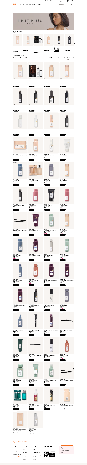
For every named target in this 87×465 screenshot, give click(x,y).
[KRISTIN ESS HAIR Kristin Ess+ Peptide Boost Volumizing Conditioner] (20, 297)
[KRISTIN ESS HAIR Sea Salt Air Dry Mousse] (35, 421)
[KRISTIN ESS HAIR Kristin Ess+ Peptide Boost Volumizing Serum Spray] (51, 323)
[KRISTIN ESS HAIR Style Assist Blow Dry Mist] (20, 122)
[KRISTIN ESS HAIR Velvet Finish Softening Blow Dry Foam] (51, 372)
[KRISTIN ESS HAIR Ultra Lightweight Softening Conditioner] (51, 223)
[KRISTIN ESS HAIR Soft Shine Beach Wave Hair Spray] (35, 297)
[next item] (74, 43)
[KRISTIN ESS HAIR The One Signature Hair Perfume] (35, 172)
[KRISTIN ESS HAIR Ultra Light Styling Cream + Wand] (35, 322)
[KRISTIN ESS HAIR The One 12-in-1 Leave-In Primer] (51, 122)
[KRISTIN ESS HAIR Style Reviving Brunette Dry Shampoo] (20, 197)
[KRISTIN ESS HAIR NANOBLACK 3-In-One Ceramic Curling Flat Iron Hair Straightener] (20, 223)
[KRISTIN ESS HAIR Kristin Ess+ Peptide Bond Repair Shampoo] (51, 272)
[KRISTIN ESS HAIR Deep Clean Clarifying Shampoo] (17, 42)
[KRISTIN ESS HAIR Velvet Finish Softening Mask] (35, 372)
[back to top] (84, 462)
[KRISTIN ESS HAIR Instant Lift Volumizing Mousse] (51, 247)
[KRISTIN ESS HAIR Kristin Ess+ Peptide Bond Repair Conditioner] (66, 272)
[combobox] (72, 60)
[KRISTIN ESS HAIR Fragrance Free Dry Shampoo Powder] (51, 297)
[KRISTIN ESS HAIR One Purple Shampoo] (51, 173)
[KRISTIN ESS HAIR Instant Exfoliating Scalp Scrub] (20, 347)
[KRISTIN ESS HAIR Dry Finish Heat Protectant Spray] (66, 98)
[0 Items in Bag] (73, 4)
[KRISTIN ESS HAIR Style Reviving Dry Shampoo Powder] (51, 347)
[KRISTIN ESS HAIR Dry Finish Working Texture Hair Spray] (59, 42)
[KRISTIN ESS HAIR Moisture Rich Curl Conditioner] (35, 273)
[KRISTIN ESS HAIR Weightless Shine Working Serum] (51, 147)
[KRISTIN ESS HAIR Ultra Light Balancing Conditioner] (35, 148)
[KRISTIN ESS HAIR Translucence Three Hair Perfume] (20, 397)
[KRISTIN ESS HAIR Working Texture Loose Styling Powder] (51, 98)
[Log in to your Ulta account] (71, 4)
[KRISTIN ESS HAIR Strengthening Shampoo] (35, 198)
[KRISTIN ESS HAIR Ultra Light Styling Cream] (51, 197)
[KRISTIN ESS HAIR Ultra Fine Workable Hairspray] (66, 122)
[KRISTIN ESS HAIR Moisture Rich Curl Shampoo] (66, 348)
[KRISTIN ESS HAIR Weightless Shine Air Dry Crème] (66, 147)
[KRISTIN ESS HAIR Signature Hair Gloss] (38, 42)
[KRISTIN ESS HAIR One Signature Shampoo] (49, 41)
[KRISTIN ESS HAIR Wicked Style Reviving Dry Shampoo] (51, 397)
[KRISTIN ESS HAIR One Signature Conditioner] (28, 41)
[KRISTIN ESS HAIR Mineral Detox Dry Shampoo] (20, 272)
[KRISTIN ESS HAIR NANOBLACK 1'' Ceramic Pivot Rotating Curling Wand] (35, 348)
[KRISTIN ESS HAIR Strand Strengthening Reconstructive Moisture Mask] (20, 147)
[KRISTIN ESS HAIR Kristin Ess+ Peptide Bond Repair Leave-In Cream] (35, 223)
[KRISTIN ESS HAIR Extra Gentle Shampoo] (66, 173)
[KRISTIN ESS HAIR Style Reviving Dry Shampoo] (69, 41)
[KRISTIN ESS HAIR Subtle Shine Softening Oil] (20, 372)
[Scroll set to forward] (74, 57)
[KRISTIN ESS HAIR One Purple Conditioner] (66, 298)
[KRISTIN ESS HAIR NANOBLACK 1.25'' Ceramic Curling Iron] (66, 322)
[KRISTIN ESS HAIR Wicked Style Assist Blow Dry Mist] (35, 397)
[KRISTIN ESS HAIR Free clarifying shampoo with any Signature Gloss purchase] (66, 397)
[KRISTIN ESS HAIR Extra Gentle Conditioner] (66, 223)
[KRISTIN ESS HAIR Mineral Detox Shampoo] (20, 173)
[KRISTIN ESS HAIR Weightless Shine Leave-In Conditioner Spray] (35, 122)
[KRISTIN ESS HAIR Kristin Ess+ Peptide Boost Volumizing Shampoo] (35, 247)
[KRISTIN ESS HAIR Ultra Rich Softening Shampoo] (66, 248)
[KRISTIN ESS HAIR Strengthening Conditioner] (66, 198)
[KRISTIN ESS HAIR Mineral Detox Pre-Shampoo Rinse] (20, 322)
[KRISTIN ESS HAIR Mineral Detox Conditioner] (20, 248)
